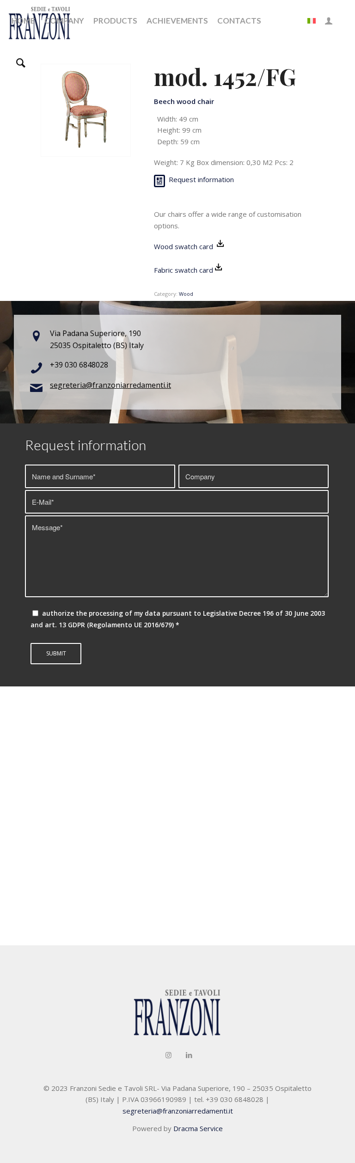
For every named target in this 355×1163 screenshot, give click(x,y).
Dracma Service (198, 1128)
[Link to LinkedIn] (189, 1055)
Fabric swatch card (183, 270)
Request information (201, 179)
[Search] (21, 62)
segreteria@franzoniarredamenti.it (110, 385)
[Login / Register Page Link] (328, 21)
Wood (186, 293)
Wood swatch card (184, 246)
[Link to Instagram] (168, 1055)
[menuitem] (23, 21)
